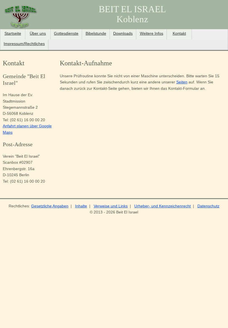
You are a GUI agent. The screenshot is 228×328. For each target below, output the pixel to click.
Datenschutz (208, 206)
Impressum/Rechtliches (24, 44)
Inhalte (81, 206)
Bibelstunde (96, 33)
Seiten (181, 82)
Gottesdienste (66, 33)
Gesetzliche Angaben (49, 206)
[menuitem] (12, 34)
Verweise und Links (111, 206)
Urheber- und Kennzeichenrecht (162, 206)
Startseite (12, 33)
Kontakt (179, 33)
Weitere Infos (151, 33)
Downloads (123, 33)
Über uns (38, 33)
